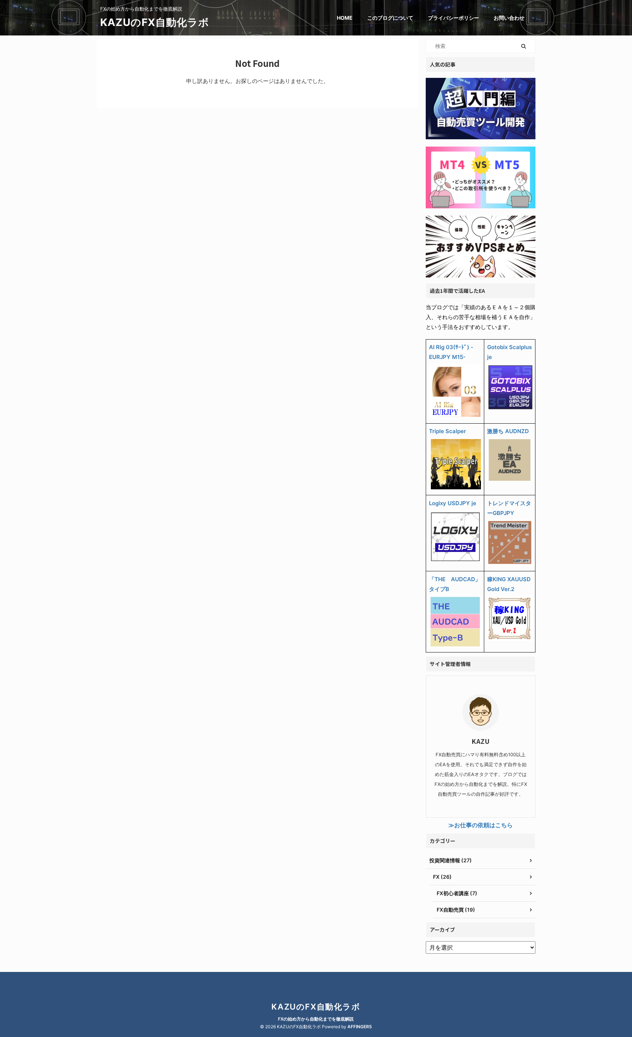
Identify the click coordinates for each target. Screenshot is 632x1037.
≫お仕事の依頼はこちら (480, 825)
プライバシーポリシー (453, 18)
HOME (345, 18)
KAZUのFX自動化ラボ (154, 22)
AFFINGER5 (359, 1026)
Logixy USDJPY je (452, 503)
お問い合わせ (509, 18)
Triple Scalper (447, 431)
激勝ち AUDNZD (508, 431)
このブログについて (390, 18)
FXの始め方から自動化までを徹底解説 (316, 1019)
